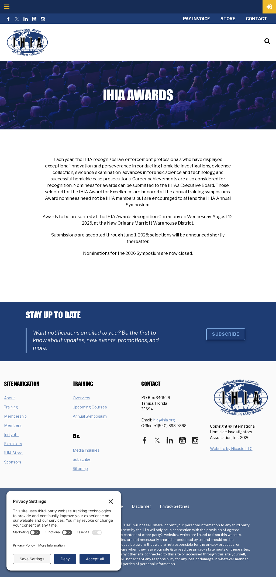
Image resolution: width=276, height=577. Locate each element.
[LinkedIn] (25, 19)
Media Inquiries (86, 450)
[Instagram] (43, 19)
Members (13, 425)
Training (11, 407)
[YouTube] (34, 19)
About (9, 398)
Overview (81, 398)
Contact (256, 18)
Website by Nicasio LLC (231, 448)
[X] (17, 19)
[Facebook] (8, 19)
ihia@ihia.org (164, 420)
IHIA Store (13, 453)
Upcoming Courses (90, 407)
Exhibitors (13, 443)
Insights (11, 434)
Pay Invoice (196, 18)
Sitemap (80, 468)
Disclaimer (141, 506)
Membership (15, 416)
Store (227, 18)
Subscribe (225, 334)
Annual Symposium (90, 416)
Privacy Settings (174, 506)
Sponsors (12, 462)
